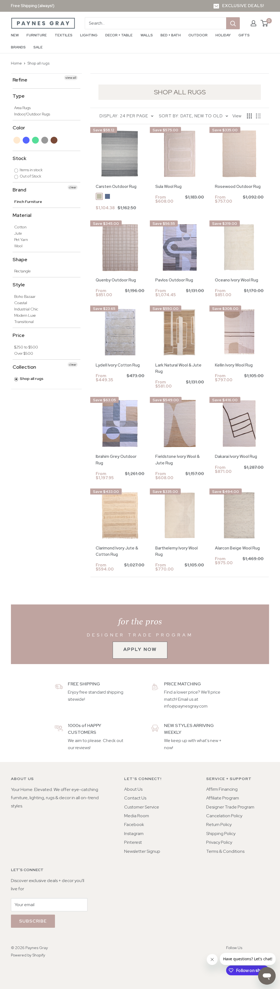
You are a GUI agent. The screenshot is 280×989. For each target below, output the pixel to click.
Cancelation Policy (224, 816)
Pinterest (133, 842)
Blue (26, 140)
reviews (82, 748)
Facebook (134, 824)
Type (19, 96)
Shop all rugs (38, 63)
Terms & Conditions (225, 851)
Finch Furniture (28, 201)
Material (22, 215)
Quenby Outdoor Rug (116, 280)
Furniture (37, 35)
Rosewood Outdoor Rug (238, 186)
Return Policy (219, 824)
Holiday (223, 35)
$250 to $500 (26, 347)
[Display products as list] (258, 116)
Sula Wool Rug (168, 186)
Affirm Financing (222, 789)
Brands (18, 47)
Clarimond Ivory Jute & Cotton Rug (117, 551)
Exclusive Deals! (243, 5)
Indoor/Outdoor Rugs (32, 114)
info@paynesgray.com (186, 706)
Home (16, 63)
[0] (264, 23)
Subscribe (33, 921)
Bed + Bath (171, 35)
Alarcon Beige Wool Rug (237, 548)
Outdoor (198, 35)
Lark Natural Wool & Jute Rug (178, 368)
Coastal (20, 302)
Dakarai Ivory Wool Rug (236, 456)
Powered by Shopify (28, 955)
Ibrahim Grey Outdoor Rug (116, 460)
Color (19, 127)
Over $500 (23, 353)
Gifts (244, 35)
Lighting (89, 35)
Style (19, 284)
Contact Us (135, 798)
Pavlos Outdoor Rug (174, 280)
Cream (17, 140)
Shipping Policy (220, 833)
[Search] (233, 23)
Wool (18, 245)
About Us (133, 789)
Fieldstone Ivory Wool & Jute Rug (177, 460)
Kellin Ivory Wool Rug (234, 365)
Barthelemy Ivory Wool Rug (176, 551)
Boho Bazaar (25, 296)
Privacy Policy (219, 842)
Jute (18, 233)
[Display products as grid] (249, 116)
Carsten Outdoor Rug (116, 186)
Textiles (63, 35)
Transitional (24, 321)
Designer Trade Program (230, 807)
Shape (20, 259)
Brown (54, 140)
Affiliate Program (222, 798)
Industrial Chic (26, 309)
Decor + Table (119, 35)
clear (72, 187)
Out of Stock (30, 176)
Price (19, 335)
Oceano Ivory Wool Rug (236, 280)
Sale (38, 47)
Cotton (20, 227)
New (15, 35)
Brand (19, 190)
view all (70, 77)
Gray (45, 140)
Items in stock (31, 169)
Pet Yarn (21, 239)
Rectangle (22, 271)
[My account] (253, 23)
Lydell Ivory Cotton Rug (118, 365)
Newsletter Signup (142, 851)
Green (35, 140)
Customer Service (141, 807)
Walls (147, 35)
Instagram (134, 833)
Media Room (136, 816)
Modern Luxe (25, 315)
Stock (19, 158)
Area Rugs (22, 107)
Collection (24, 367)
